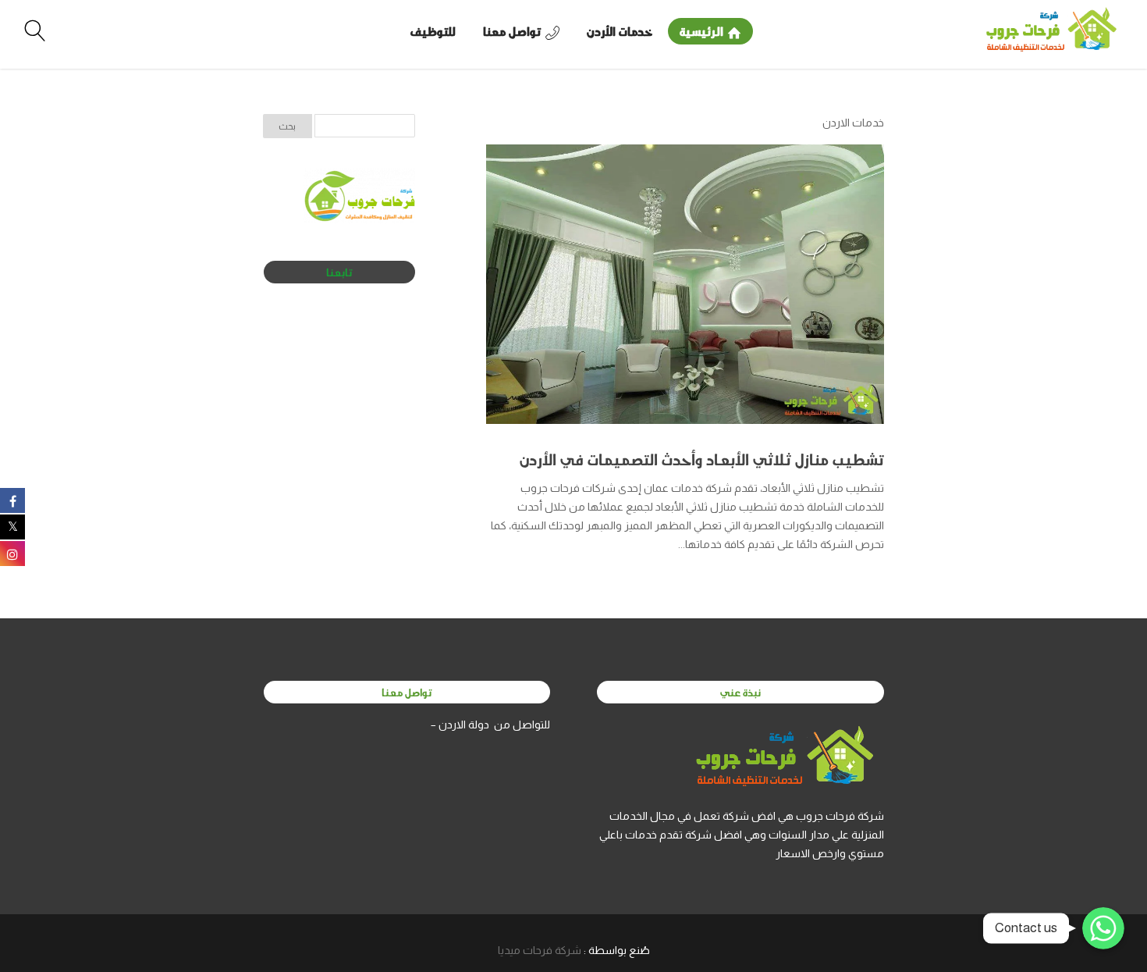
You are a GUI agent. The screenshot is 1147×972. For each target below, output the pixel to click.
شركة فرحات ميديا (539, 950)
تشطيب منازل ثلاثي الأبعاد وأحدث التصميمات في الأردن (702, 459)
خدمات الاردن (853, 122)
